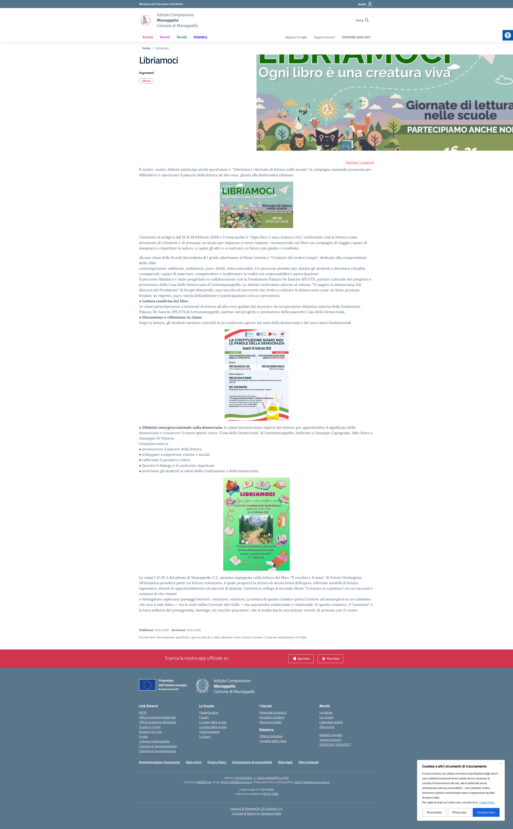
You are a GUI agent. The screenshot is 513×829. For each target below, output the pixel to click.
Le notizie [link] (325, 712)
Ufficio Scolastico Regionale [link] (157, 717)
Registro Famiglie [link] (296, 37)
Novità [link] (182, 37)
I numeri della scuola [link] (212, 722)
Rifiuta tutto (459, 812)
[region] (461, 790)
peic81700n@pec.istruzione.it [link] (311, 782)
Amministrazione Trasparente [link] (159, 762)
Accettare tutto (486, 812)
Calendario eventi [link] (331, 722)
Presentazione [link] (208, 712)
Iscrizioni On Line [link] (150, 731)
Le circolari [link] (326, 717)
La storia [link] (205, 736)
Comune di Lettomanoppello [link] (158, 746)
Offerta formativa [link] (271, 736)
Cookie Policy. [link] (487, 802)
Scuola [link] (147, 37)
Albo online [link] (326, 726)
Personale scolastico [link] (272, 712)
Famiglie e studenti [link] (271, 717)
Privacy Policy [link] (216, 762)
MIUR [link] (142, 712)
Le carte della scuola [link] (212, 726)
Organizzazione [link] (209, 731)
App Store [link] (303, 658)
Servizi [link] (165, 37)
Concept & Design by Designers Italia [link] (256, 813)
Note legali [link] (285, 762)
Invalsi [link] (143, 736)
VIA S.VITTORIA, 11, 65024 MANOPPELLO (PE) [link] (262, 778)
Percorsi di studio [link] (270, 722)
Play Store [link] (332, 658)
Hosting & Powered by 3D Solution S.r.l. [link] (256, 808)
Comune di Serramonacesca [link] (157, 750)
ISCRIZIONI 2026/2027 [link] (356, 37)
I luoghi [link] (204, 717)
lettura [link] (146, 81)
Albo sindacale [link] (309, 762)
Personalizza (434, 812)
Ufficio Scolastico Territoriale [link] (157, 722)
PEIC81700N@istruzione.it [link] (236, 782)
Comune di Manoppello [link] (154, 741)
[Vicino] (500, 763)
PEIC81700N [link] (270, 794)
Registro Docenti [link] (324, 37)
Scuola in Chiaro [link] (149, 726)
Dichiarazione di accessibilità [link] (252, 762)
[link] (508, 35)
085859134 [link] (204, 782)
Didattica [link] (200, 37)
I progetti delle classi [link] (273, 740)
